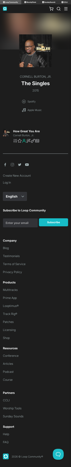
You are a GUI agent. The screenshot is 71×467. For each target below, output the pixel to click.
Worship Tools (12, 408)
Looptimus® (11, 306)
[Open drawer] (66, 9)
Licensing (9, 330)
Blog (6, 248)
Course (8, 379)
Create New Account (17, 175)
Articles (8, 363)
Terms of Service (14, 264)
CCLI (6, 400)
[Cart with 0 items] (51, 9)
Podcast (8, 371)
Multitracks (10, 290)
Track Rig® (10, 314)
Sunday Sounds (13, 416)
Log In (7, 182)
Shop (6, 338)
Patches (8, 322)
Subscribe (53, 222)
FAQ (6, 442)
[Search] (58, 9)
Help (6, 434)
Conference (11, 355)
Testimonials (11, 256)
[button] (40, 141)
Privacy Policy (12, 272)
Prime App (10, 298)
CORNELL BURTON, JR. (35, 76)
